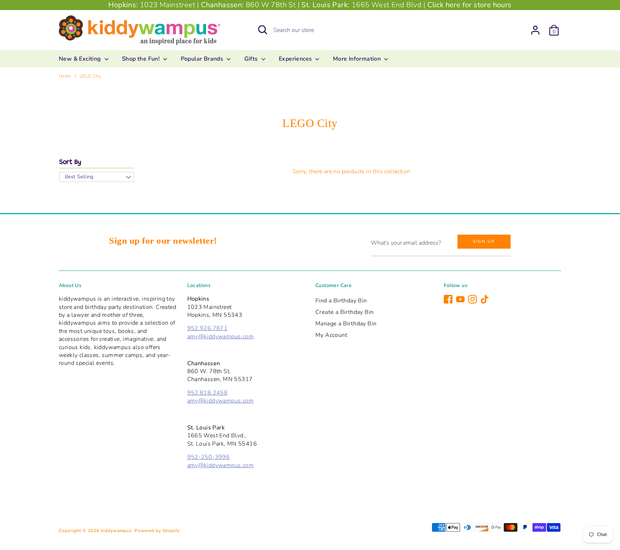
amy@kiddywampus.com (220, 336)
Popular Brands (203, 59)
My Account (331, 335)
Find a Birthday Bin (341, 301)
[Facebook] (448, 299)
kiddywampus (116, 530)
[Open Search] (262, 30)
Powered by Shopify (157, 530)
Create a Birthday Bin (344, 312)
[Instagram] (472, 299)
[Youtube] (460, 299)
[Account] (535, 30)
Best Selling (79, 176)
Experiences (296, 59)
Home (65, 76)
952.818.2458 (207, 393)
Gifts (251, 59)
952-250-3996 (208, 457)
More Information (357, 59)
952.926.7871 (207, 328)
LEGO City (90, 76)
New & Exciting (81, 59)
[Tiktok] (484, 299)
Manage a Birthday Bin (345, 324)
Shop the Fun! (141, 59)
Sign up (484, 241)
